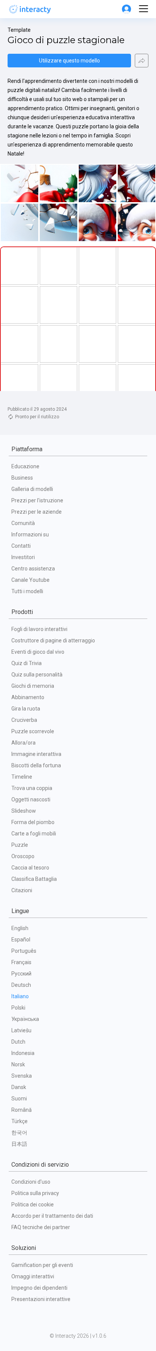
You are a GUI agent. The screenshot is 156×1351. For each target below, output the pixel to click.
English (19, 928)
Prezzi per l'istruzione (37, 500)
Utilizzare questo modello (69, 61)
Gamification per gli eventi (42, 1265)
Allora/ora (23, 743)
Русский (21, 974)
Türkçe (19, 1121)
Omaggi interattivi (32, 1276)
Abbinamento (27, 697)
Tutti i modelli (27, 591)
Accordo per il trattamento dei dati (52, 1216)
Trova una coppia (31, 788)
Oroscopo (22, 856)
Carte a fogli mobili (33, 834)
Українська (25, 1019)
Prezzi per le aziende (36, 512)
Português (23, 951)
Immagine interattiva (36, 754)
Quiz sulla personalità (36, 675)
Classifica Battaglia (34, 879)
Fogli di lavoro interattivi (39, 629)
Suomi (19, 1098)
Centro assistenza (33, 569)
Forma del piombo (33, 822)
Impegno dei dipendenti (39, 1288)
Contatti (21, 546)
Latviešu (21, 1030)
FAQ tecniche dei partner (40, 1227)
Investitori (23, 557)
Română (21, 1110)
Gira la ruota (25, 709)
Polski (18, 1008)
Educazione (25, 466)
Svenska (21, 1076)
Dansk (18, 1087)
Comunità (23, 523)
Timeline (21, 777)
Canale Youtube (30, 580)
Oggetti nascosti (30, 799)
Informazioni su (30, 534)
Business (22, 478)
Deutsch (21, 985)
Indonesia (22, 1053)
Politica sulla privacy (35, 1193)
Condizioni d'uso (30, 1182)
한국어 (19, 1133)
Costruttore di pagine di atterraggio (53, 640)
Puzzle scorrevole (32, 731)
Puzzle (19, 845)
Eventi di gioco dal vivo (37, 652)
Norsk (18, 1064)
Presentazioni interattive (40, 1299)
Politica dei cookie (32, 1204)
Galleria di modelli (32, 489)
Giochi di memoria (32, 686)
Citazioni (21, 890)
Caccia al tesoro (30, 868)
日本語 (19, 1144)
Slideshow (23, 811)
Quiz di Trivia (26, 663)
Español (20, 940)
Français (21, 962)
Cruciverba (24, 720)
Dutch (18, 1042)
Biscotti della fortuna (36, 765)
